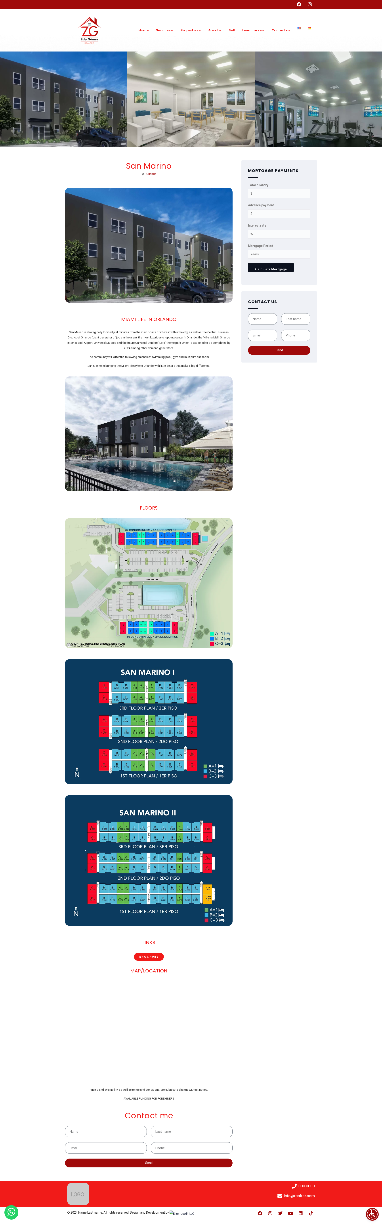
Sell (232, 30)
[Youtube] (290, 1213)
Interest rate (257, 225)
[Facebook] (260, 1213)
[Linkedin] (301, 1213)
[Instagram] (270, 1213)
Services (163, 30)
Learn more (252, 30)
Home (143, 30)
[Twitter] (280, 1213)
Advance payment (261, 205)
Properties (189, 30)
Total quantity (258, 185)
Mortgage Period (260, 246)
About (213, 30)
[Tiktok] (311, 1213)
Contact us (281, 30)
